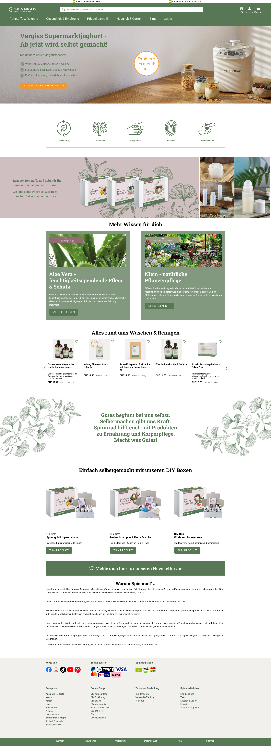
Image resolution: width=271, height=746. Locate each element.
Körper (49, 701)
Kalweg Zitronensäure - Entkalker (96, 365)
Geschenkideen (98, 717)
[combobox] (131, 9)
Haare (48, 704)
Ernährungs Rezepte (56, 717)
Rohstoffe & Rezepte (24, 18)
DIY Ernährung (98, 697)
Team (183, 697)
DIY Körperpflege (99, 694)
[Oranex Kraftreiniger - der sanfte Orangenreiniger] (63, 359)
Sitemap (210, 741)
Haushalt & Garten (129, 18)
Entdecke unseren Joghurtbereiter (43, 85)
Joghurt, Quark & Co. (55, 721)
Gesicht (49, 697)
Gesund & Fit (97, 711)
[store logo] (22, 10)
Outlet (168, 18)
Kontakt (60, 741)
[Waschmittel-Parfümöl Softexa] (171, 359)
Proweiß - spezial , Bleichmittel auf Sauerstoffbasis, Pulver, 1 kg (135, 367)
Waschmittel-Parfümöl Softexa (171, 364)
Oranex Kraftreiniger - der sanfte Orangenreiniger (61, 365)
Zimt (153, 18)
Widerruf (140, 700)
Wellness (49, 711)
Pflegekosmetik (98, 18)
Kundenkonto (142, 694)
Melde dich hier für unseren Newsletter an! (138, 568)
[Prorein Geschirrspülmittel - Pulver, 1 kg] (207, 359)
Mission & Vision (188, 700)
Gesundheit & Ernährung (62, 18)
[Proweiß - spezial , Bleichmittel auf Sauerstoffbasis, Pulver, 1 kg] (135, 359)
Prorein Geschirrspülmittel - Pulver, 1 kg (206, 365)
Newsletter (90, 741)
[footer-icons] (49, 670)
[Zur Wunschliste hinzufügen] (77, 341)
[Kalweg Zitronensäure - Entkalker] (99, 359)
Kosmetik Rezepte (55, 694)
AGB (180, 741)
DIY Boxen (96, 700)
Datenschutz (150, 741)
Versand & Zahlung (145, 697)
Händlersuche (187, 694)
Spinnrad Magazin (189, 707)
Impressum (120, 741)
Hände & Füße (52, 707)
